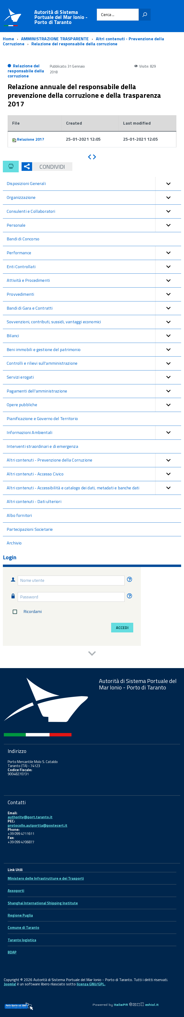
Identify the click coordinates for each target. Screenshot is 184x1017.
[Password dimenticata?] (129, 597)
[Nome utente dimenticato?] (129, 580)
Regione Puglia (20, 915)
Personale (16, 225)
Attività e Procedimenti (28, 280)
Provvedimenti (20, 294)
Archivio (14, 543)
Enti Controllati (21, 266)
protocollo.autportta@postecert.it (37, 825)
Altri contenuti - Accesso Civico (35, 474)
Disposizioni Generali (26, 183)
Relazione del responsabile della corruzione (26, 71)
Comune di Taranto (23, 927)
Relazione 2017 (30, 139)
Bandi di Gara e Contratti (30, 308)
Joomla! (10, 984)
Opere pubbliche (22, 404)
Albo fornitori (19, 515)
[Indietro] (89, 157)
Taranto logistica (22, 940)
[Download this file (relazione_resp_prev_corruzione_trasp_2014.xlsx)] (14, 139)
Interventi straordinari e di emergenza (42, 446)
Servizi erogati (20, 377)
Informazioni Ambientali (29, 432)
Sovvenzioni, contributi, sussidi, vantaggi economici (54, 321)
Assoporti (16, 890)
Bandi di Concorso (23, 239)
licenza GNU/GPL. (91, 984)
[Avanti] (94, 157)
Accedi (122, 627)
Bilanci (13, 335)
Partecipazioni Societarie (30, 529)
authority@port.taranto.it (30, 817)
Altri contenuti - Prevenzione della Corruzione (49, 460)
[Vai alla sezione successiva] (92, 654)
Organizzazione (21, 197)
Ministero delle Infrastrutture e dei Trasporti (46, 878)
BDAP (12, 952)
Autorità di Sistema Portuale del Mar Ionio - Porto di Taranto (61, 17)
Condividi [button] (52, 166)
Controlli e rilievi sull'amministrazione (42, 363)
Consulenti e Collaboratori (31, 211)
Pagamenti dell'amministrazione (37, 391)
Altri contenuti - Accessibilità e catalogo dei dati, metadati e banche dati (73, 488)
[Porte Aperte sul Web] (19, 1006)
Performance (19, 252)
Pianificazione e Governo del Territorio (42, 418)
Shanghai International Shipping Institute (43, 903)
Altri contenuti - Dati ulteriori (34, 501)
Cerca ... (107, 14)
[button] (168, 184)
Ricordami (32, 611)
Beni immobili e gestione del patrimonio (43, 349)
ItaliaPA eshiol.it (136, 1005)
